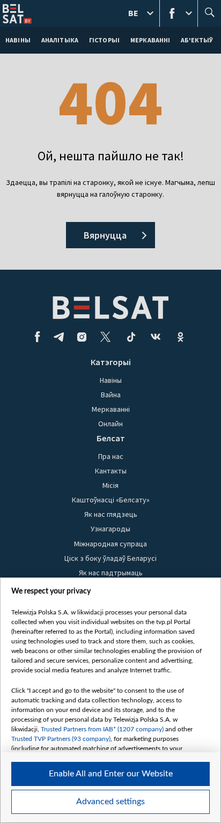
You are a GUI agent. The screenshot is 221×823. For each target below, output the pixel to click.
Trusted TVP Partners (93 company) (60, 739)
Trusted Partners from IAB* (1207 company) (102, 729)
